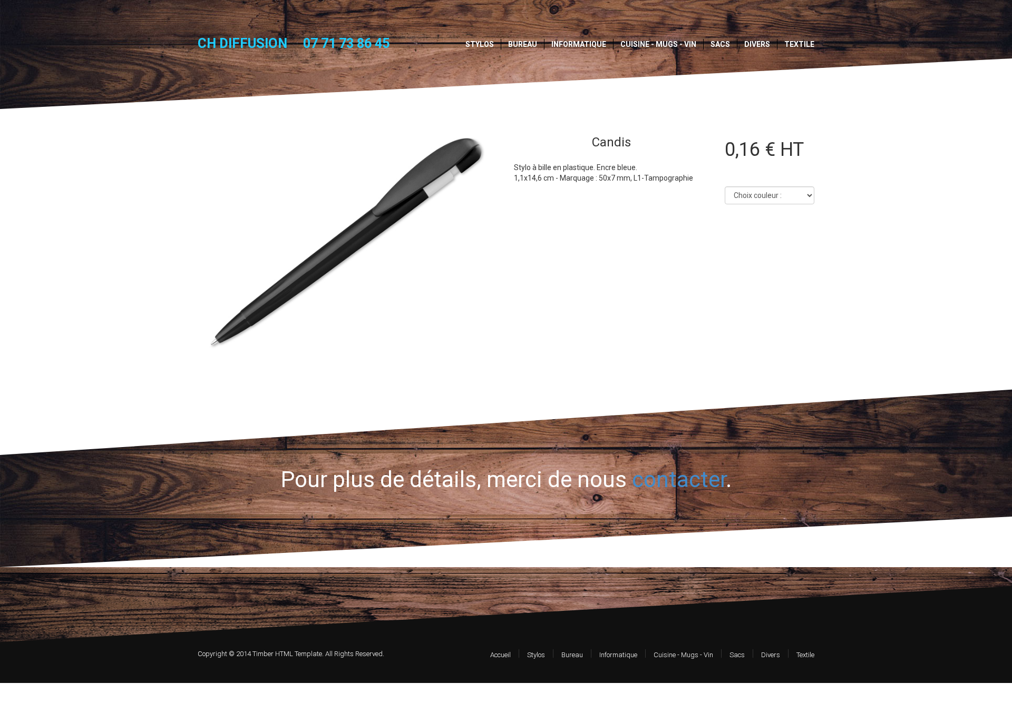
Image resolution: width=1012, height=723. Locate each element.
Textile (799, 44)
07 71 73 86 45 (346, 43)
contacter (679, 479)
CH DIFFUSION (242, 43)
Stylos (479, 44)
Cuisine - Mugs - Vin (658, 44)
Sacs (720, 44)
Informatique (578, 44)
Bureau (522, 44)
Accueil (500, 655)
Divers (757, 44)
